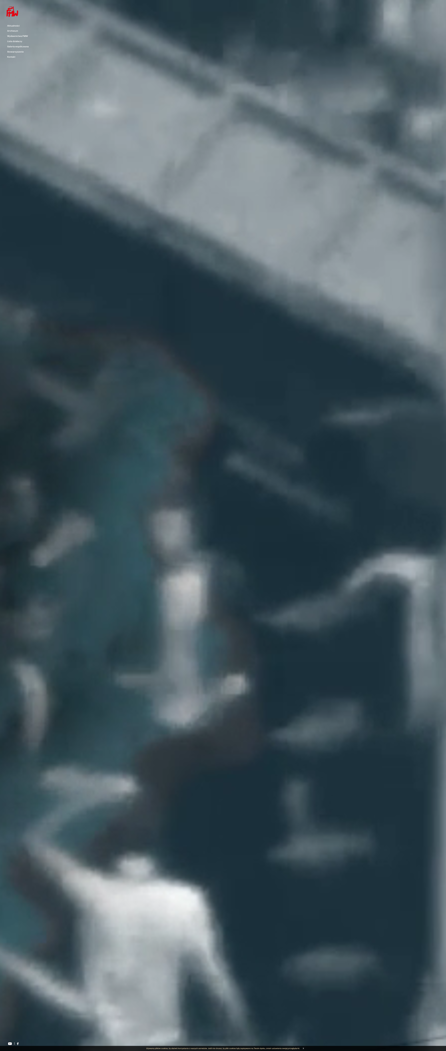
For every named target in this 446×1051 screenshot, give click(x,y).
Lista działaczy (14, 41)
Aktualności (13, 25)
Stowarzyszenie (15, 51)
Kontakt (11, 57)
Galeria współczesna (18, 46)
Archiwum (12, 31)
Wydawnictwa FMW (17, 36)
